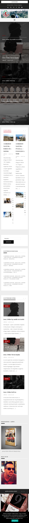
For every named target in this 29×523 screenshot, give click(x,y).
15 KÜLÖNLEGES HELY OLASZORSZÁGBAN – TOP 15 (12, 271)
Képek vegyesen (10, 503)
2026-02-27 (11, 322)
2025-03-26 (11, 394)
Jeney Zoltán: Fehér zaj (8, 122)
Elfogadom (14, 520)
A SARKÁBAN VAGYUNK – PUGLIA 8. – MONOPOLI (13, 258)
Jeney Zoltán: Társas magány (14, 5)
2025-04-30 (10, 60)
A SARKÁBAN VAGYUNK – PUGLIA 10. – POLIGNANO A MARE (20, 149)
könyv (3, 35)
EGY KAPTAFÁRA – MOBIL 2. (14, 509)
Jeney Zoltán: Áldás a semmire (10, 101)
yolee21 (4, 60)
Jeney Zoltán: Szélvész (8, 80)
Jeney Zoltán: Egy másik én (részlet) (12, 39)
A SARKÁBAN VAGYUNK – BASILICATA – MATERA (7, 147)
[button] (8, 7)
